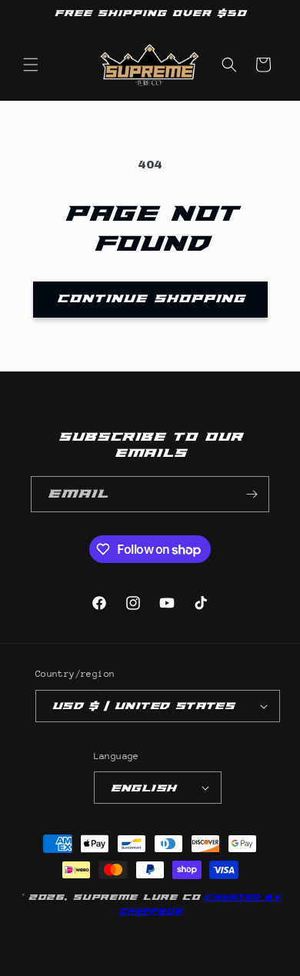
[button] (31, 65)
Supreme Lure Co (136, 897)
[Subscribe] (251, 494)
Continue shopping (150, 299)
